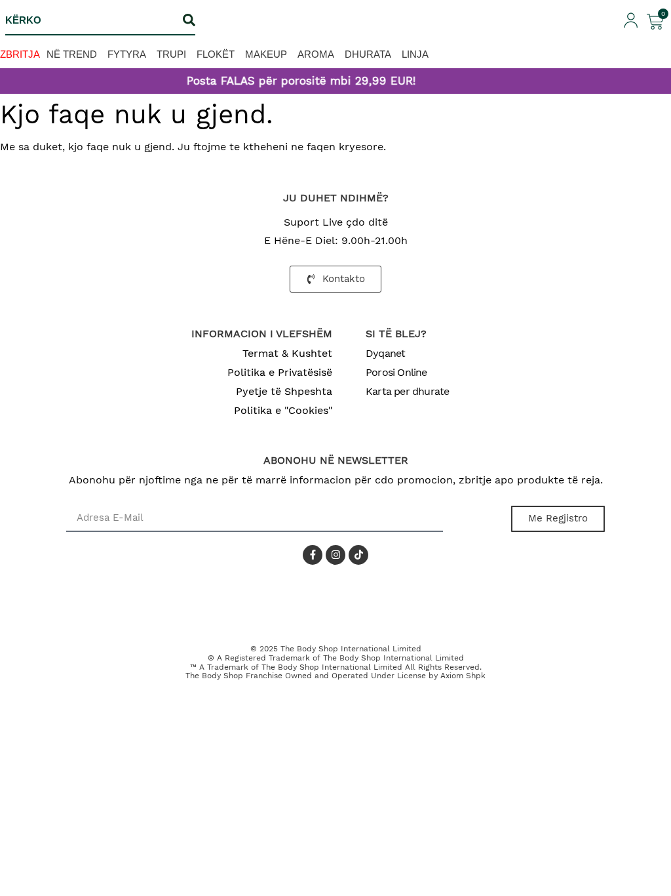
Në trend (72, 54)
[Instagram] (335, 555)
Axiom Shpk (463, 675)
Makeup (266, 54)
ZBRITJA (20, 54)
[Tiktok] (358, 555)
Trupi (171, 54)
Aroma (315, 54)
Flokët (216, 54)
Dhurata (368, 54)
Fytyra (126, 54)
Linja (415, 54)
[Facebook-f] (312, 555)
